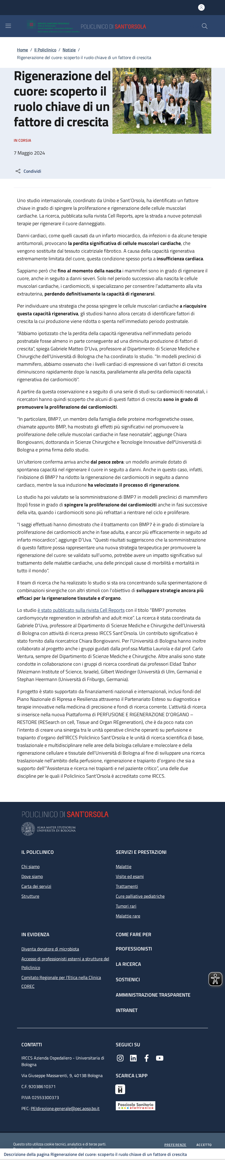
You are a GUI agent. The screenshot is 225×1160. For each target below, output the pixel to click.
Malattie (123, 866)
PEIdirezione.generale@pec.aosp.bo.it (65, 1108)
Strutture (30, 896)
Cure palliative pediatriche (140, 896)
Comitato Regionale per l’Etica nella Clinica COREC (61, 981)
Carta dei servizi (36, 886)
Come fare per (133, 934)
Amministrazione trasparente (153, 995)
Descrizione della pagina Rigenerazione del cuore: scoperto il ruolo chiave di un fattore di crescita (95, 1154)
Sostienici (128, 979)
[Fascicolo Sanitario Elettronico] (135, 1105)
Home (22, 49)
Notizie (69, 49)
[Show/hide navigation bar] (8, 25)
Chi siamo (30, 866)
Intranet (126, 1010)
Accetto (204, 1145)
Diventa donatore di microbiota (50, 949)
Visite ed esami (130, 876)
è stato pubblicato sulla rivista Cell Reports (81, 610)
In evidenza (35, 934)
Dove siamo (32, 876)
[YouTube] (159, 1057)
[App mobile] (120, 1088)
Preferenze (175, 1145)
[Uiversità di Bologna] (112, 829)
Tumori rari (126, 906)
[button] (204, 26)
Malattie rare (128, 916)
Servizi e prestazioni (141, 852)
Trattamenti (127, 886)
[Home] (102, 26)
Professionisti (134, 948)
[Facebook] (146, 1057)
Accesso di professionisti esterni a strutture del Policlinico (65, 963)
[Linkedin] (133, 1057)
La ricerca (128, 964)
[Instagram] (120, 1057)
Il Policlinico (45, 49)
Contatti (32, 1044)
